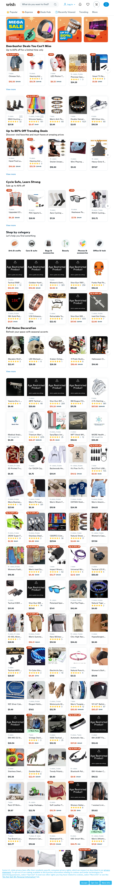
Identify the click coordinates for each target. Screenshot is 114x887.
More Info (106, 882)
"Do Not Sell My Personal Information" (19, 877)
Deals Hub (45, 12)
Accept (84, 882)
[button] (70, 4)
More (95, 12)
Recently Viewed (66, 12)
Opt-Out (94, 882)
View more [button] (11, 89)
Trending (83, 12)
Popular (14, 12)
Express (29, 12)
